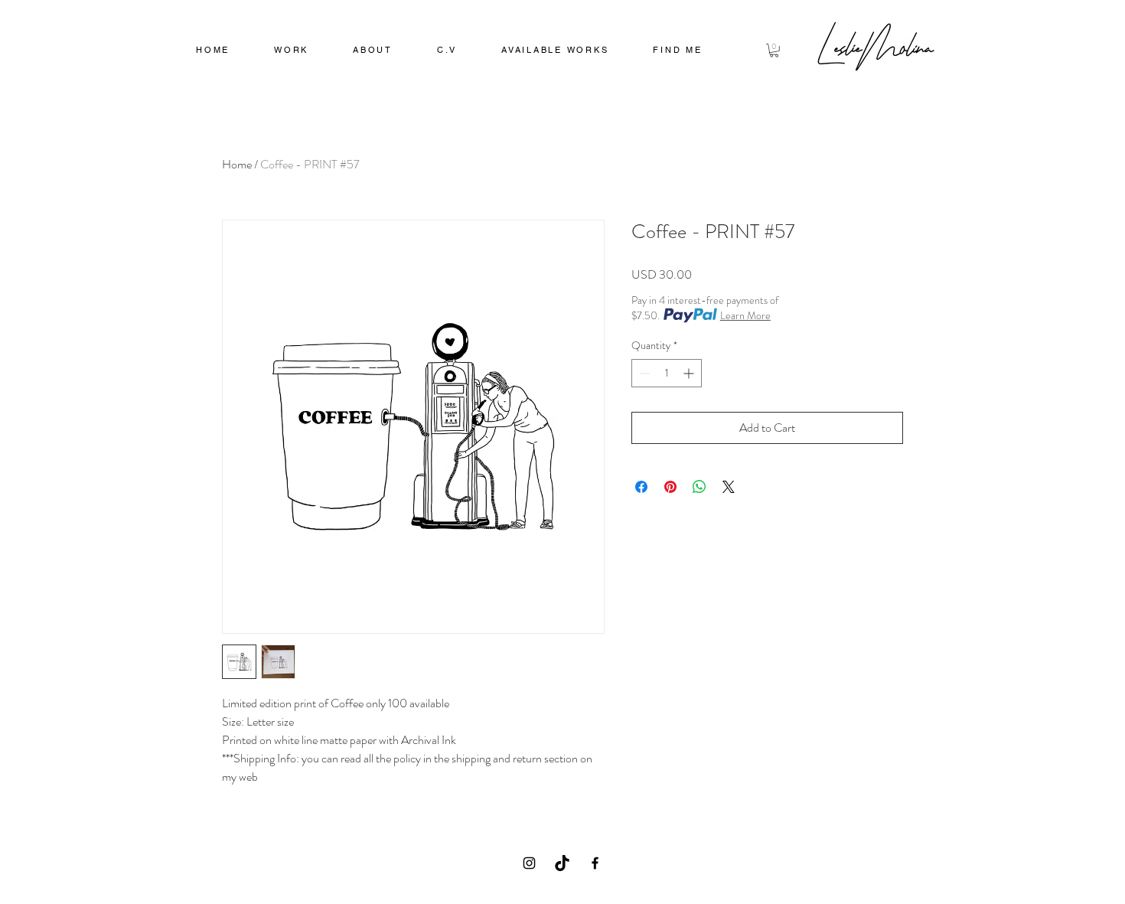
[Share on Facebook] (641, 487)
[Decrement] (643, 373)
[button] (291, 51)
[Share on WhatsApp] (699, 487)
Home (237, 164)
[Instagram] (529, 863)
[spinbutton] (666, 373)
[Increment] (689, 373)
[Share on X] (728, 487)
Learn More (745, 315)
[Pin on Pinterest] (670, 487)
